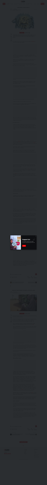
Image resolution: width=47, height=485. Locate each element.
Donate (24, 245)
